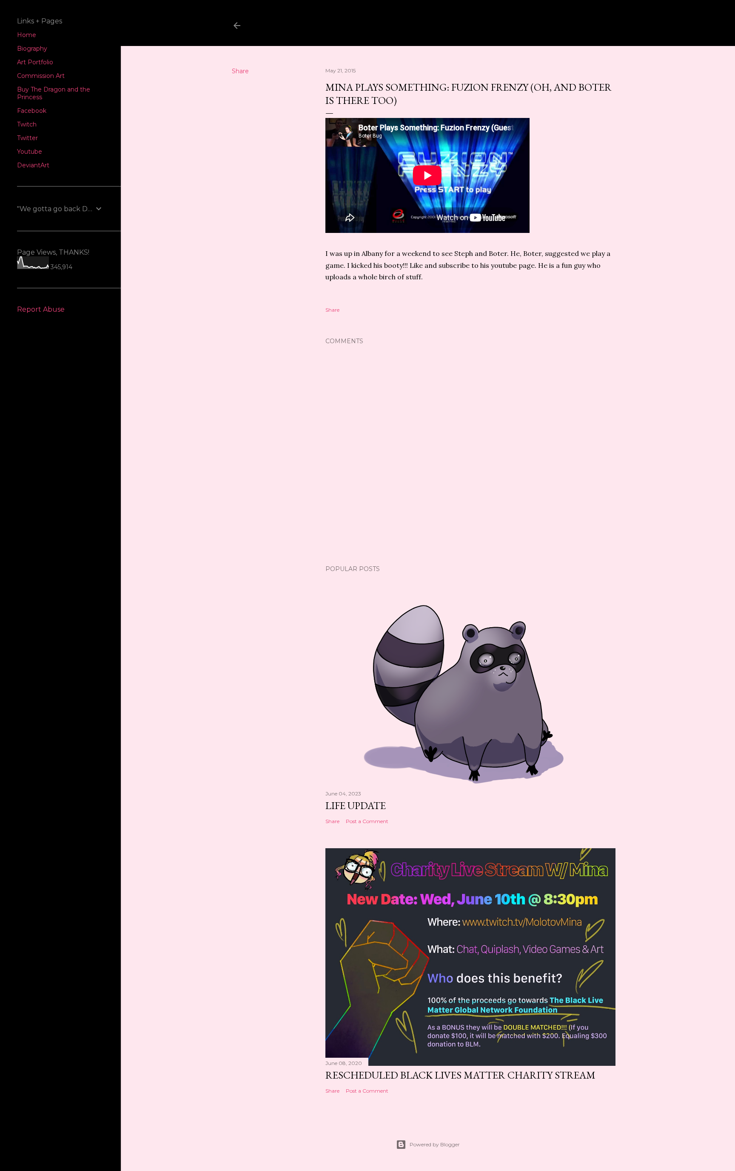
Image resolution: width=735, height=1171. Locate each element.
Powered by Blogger (435, 1144)
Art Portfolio (35, 62)
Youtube (29, 151)
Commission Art (41, 76)
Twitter (27, 138)
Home (26, 35)
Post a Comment (367, 821)
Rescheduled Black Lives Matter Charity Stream (460, 1075)
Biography (32, 48)
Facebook (31, 111)
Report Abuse (41, 309)
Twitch (27, 124)
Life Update (355, 805)
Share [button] (240, 71)
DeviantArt (33, 165)
